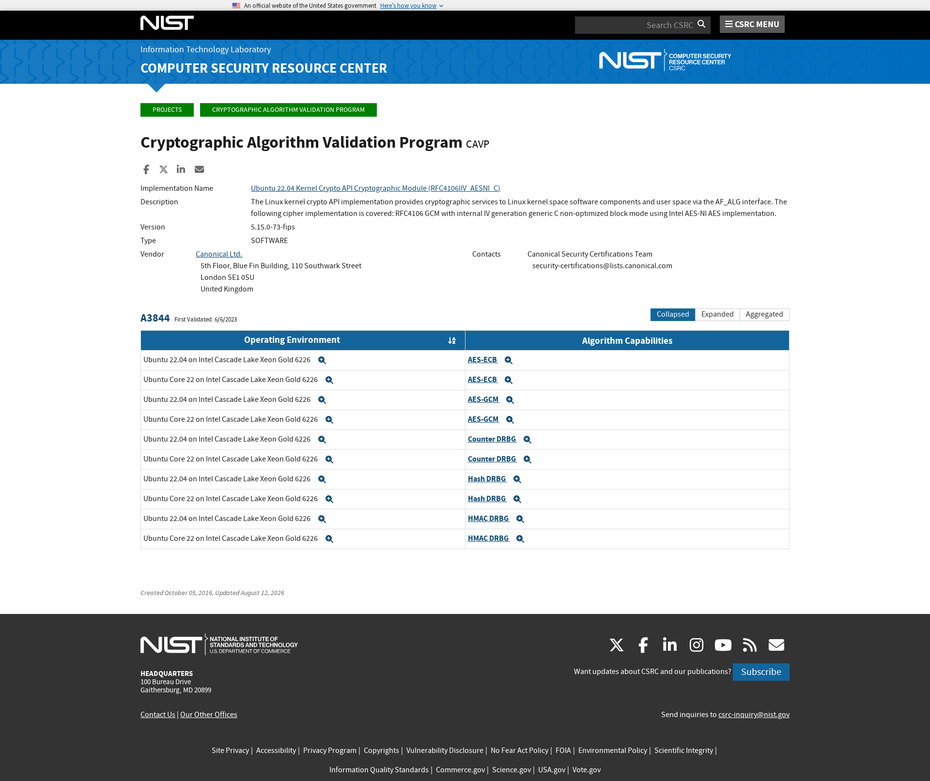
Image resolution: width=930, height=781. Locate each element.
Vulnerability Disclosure (444, 750)
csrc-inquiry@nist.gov (754, 715)
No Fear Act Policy (519, 750)
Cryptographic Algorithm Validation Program (288, 109)
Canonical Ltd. (219, 254)
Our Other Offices (208, 715)
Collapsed (673, 314)
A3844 (155, 317)
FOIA (563, 750)
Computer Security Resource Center (263, 68)
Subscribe (761, 672)
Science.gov (511, 770)
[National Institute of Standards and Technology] (219, 644)
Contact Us (157, 715)
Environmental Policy (612, 750)
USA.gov (551, 770)
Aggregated (764, 314)
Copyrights (381, 750)
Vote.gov (587, 770)
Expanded (717, 314)
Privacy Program (329, 750)
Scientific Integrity (683, 750)
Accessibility (276, 750)
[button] (322, 360)
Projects (167, 109)
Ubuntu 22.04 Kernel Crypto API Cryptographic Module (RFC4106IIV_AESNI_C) (375, 188)
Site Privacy (230, 750)
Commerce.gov (460, 770)
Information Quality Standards (379, 770)
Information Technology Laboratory (205, 49)
